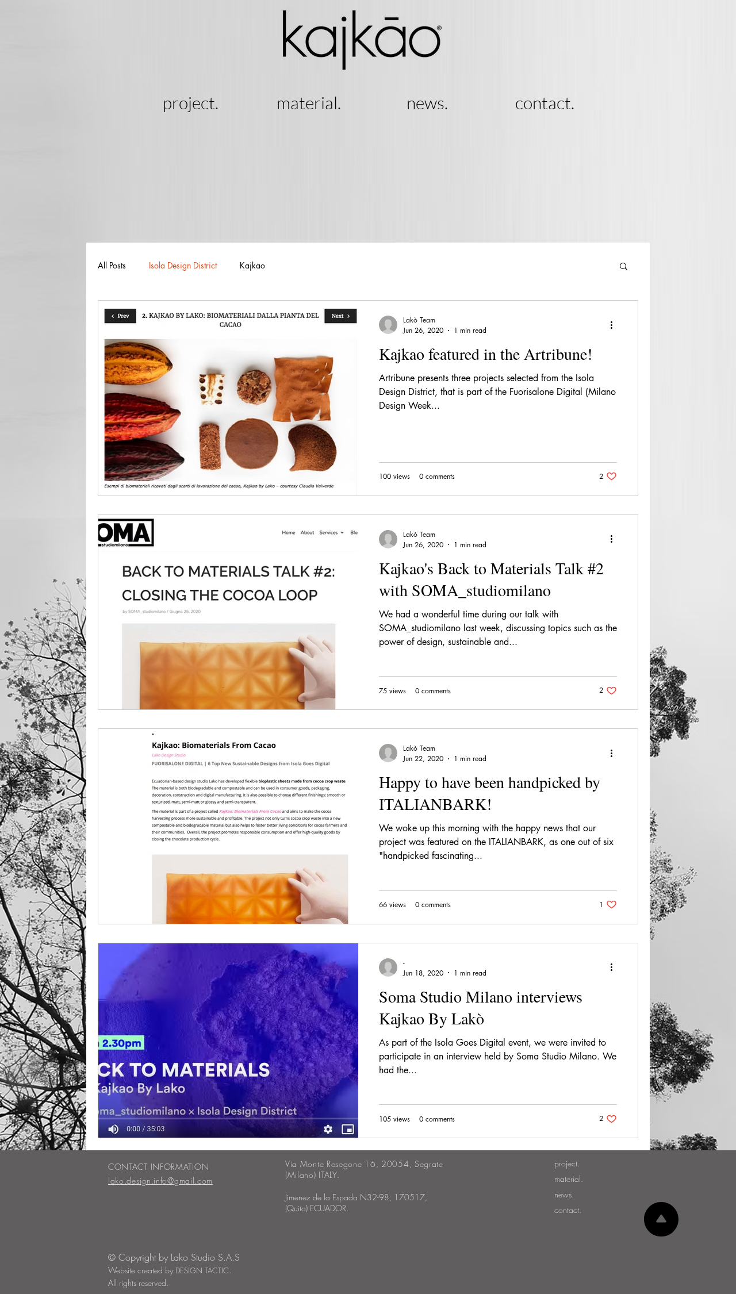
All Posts (112, 265)
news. (564, 1194)
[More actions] (615, 325)
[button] (623, 267)
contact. (567, 1209)
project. (567, 1163)
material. (568, 1178)
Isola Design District (183, 265)
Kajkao (252, 265)
